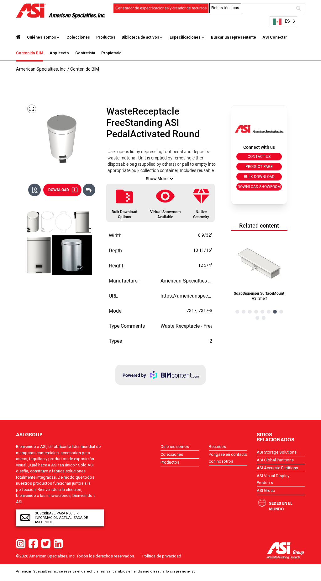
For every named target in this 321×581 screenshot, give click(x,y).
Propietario (111, 53)
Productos (105, 37)
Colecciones (78, 37)
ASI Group (266, 490)
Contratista (85, 53)
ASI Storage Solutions (277, 452)
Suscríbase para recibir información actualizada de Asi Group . (61, 517)
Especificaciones (185, 37)
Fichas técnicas (225, 8)
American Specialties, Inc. (41, 69)
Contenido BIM (29, 53)
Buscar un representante (233, 37)
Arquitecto (59, 53)
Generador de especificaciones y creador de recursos (161, 8)
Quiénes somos (41, 37)
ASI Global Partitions (275, 460)
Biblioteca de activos (140, 37)
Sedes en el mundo (280, 506)
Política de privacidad (161, 556)
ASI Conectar (274, 37)
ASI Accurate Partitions (277, 467)
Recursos (217, 446)
